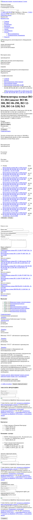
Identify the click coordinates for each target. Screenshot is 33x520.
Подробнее (4, 259)
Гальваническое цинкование (16, 35)
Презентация (5, 320)
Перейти (3, 317)
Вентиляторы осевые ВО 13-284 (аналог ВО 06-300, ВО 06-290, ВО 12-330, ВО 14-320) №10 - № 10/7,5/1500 (16, 267)
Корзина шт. (5, 18)
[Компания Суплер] (14, 1)
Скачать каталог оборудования (10, 375)
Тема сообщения (6, 235)
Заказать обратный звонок (20, 384)
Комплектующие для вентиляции (20, 302)
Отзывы (10, 217)
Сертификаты (8, 30)
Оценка (3, 236)
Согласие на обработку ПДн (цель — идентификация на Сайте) (16, 411)
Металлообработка (13, 34)
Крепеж (12, 305)
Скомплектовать (6, 131)
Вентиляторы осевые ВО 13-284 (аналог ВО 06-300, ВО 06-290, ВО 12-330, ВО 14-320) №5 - (15, 169)
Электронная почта (6, 231)
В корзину (4, 129)
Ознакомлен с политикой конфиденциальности (12, 410)
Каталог (6, 23)
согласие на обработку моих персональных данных (15, 403)
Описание (4, 217)
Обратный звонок (6, 15)
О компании (8, 24)
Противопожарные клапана (18, 306)
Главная (6, 21)
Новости (6, 37)
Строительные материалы (18, 310)
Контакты (7, 26)
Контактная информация (8, 233)
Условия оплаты (9, 27)
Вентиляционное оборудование (19, 308)
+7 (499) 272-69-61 (6, 384)
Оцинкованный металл (17, 303)
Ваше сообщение (6, 247)
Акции (6, 29)
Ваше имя (4, 229)
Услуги (6, 32)
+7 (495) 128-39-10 (6, 12)
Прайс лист (14, 376)
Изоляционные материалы (18, 311)
